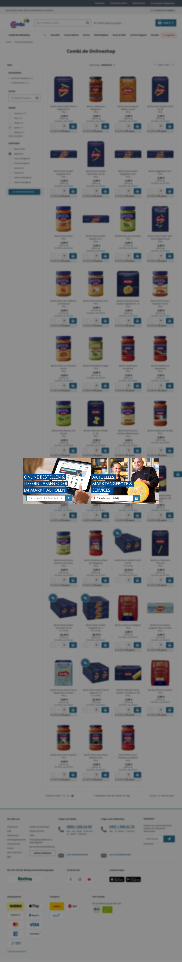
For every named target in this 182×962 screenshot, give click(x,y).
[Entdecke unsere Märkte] (136, 498)
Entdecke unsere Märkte (108, 498)
